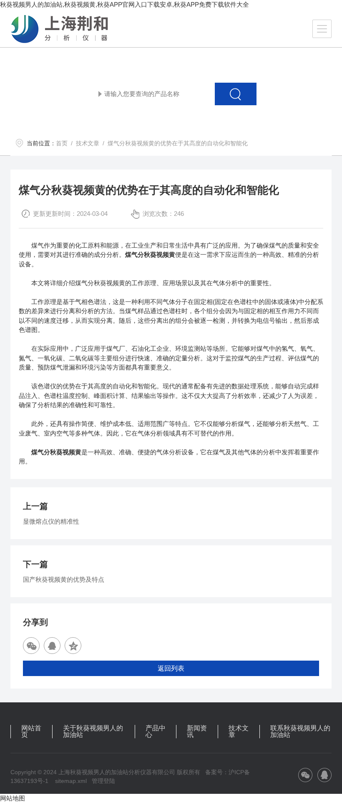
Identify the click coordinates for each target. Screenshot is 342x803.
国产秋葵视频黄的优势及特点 (63, 579)
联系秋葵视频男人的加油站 (300, 731)
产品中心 (156, 731)
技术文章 (87, 143)
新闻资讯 (197, 731)
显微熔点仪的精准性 (51, 521)
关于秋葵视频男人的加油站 (93, 731)
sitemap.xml (71, 781)
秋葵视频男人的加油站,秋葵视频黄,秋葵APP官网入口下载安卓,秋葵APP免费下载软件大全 (124, 4)
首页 (62, 143)
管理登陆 (103, 781)
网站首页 (31, 731)
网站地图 (12, 798)
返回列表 (171, 668)
